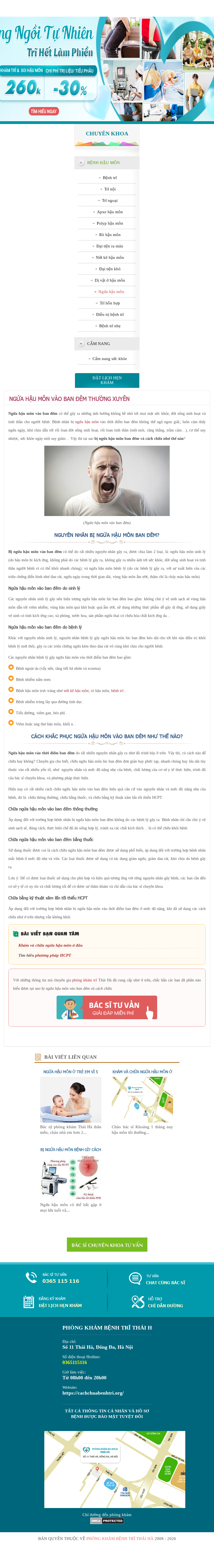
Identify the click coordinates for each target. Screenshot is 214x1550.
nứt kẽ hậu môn (76, 691)
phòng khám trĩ (84, 980)
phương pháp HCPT (53, 955)
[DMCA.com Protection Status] (107, 1523)
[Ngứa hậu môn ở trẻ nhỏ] (70, 1121)
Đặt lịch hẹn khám (107, 380)
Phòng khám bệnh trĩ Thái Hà (120, 1538)
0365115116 (74, 1362)
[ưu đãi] (107, 70)
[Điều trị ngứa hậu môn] (70, 1199)
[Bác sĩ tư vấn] (107, 1007)
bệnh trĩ (117, 691)
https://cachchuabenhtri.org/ (93, 1393)
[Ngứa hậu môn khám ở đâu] (142, 1121)
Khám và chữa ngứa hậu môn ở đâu (50, 945)
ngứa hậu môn (87, 422)
